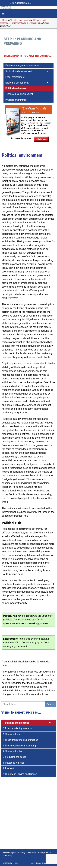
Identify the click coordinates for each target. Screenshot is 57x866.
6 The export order (12, 751)
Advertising (31, 852)
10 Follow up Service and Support (20, 774)
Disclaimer (7, 852)
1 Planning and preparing (16, 722)
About (40, 852)
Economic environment (17, 82)
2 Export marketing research (17, 728)
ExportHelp (14, 863)
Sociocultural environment (18, 71)
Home (5, 20)
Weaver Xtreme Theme (44, 863)
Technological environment (19, 93)
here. (4, 665)
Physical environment (16, 99)
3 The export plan (12, 734)
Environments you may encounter (25, 23)
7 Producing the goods (14, 756)
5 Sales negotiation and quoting (19, 745)
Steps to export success (20, 20)
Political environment (16, 88)
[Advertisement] (28, 816)
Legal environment (15, 77)
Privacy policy (19, 852)
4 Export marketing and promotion (20, 739)
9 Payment (8, 768)
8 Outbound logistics (13, 762)
